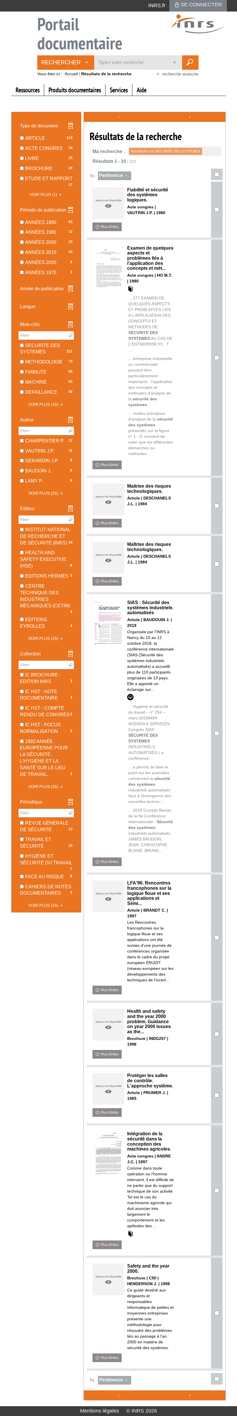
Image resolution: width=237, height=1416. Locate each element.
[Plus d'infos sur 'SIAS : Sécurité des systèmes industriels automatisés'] (108, 622)
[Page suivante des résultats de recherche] (190, 117)
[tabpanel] (118, 756)
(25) (44, 404)
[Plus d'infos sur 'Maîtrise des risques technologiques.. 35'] (108, 558)
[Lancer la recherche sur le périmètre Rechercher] (190, 62)
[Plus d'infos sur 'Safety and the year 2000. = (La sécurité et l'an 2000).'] (108, 1279)
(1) (43, 194)
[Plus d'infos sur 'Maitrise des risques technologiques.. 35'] (108, 499)
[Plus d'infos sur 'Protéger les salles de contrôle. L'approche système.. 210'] (108, 1089)
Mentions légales (99, 1411)
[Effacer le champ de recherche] (175, 62)
